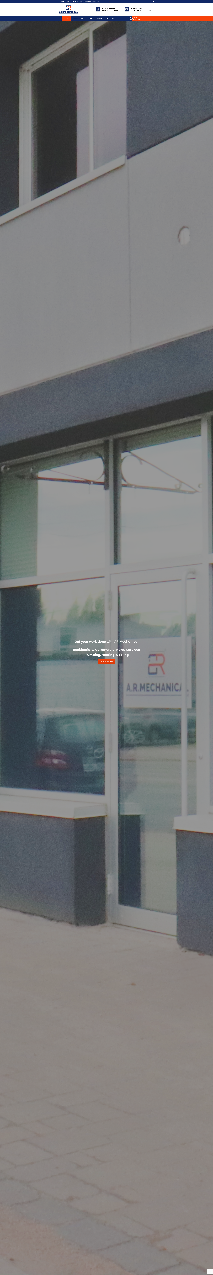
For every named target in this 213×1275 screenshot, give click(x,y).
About (75, 18)
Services (100, 18)
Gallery (91, 18)
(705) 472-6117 (134, 19)
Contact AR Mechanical (106, 661)
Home (66, 18)
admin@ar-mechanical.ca (141, 10)
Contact (83, 18)
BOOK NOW (110, 18)
